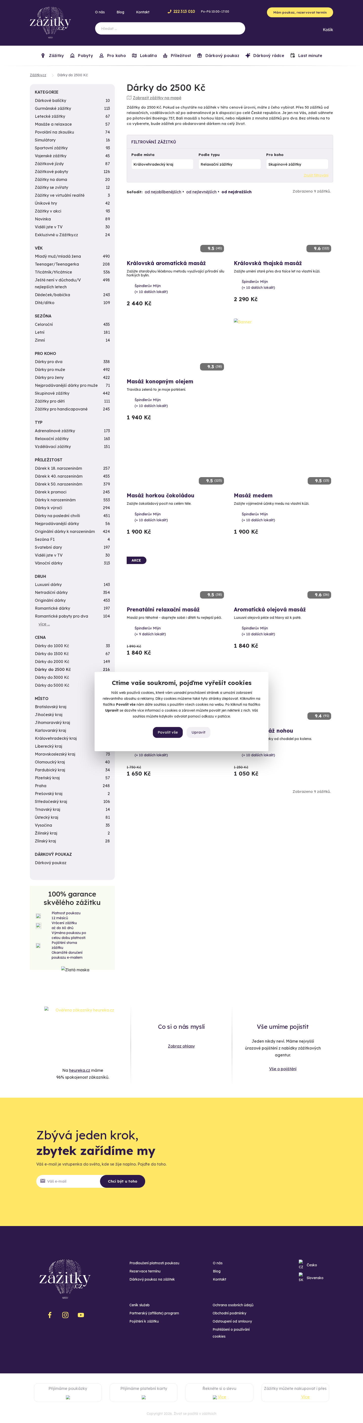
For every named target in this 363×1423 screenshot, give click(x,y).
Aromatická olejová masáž (270, 609)
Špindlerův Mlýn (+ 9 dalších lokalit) (150, 631)
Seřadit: (134, 192)
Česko (312, 1265)
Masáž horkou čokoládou (160, 495)
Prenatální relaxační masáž (163, 609)
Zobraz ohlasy (181, 1046)
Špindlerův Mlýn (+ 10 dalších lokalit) (151, 289)
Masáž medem (253, 495)
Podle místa (143, 154)
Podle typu (209, 154)
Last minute (310, 55)
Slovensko (315, 1278)
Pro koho (274, 154)
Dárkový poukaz (221, 55)
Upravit (198, 732)
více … (44, 624)
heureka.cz (79, 1070)
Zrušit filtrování (316, 175)
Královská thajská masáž (268, 263)
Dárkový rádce (268, 55)
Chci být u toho (122, 1181)
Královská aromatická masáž (166, 263)
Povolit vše (168, 732)
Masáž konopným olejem (160, 381)
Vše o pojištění (283, 1068)
